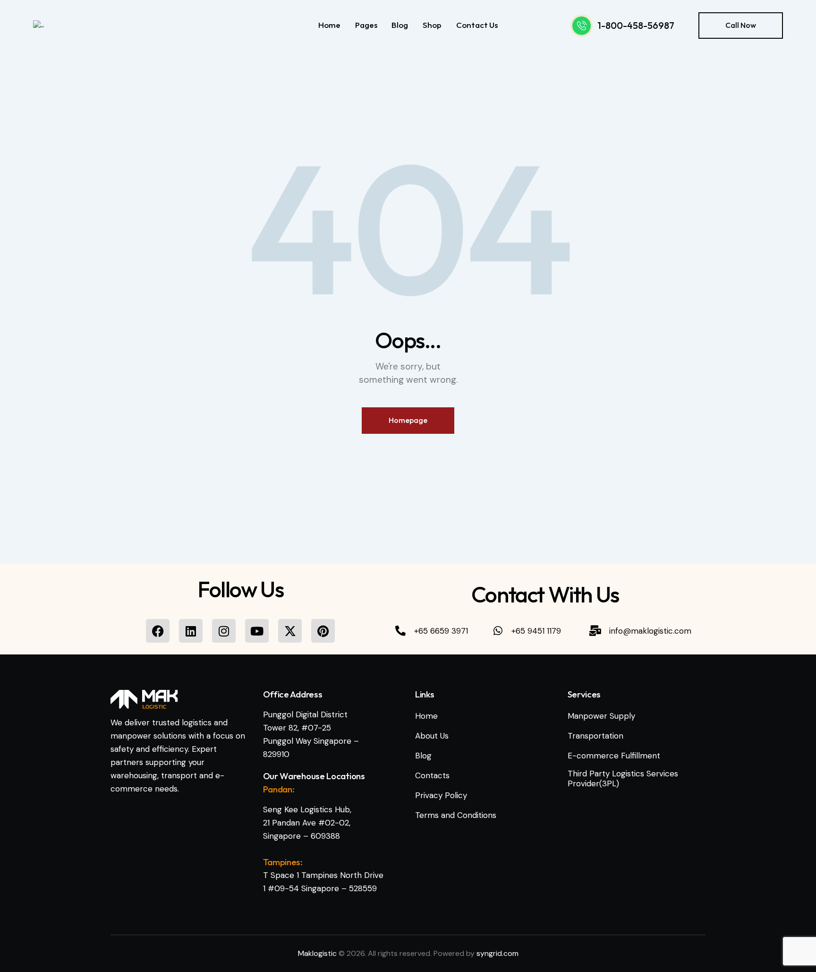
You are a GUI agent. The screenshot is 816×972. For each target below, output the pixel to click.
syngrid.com (497, 953)
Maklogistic (317, 953)
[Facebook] (158, 631)
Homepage (408, 420)
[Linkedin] (191, 631)
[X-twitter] (290, 631)
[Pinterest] (323, 631)
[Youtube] (257, 631)
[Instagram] (224, 631)
